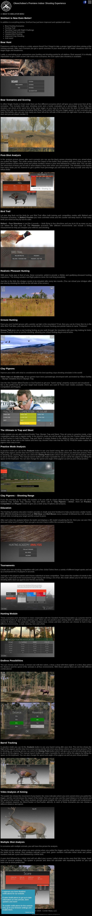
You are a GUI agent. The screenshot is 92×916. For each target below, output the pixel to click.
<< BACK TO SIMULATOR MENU (12, 14)
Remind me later (29, 912)
